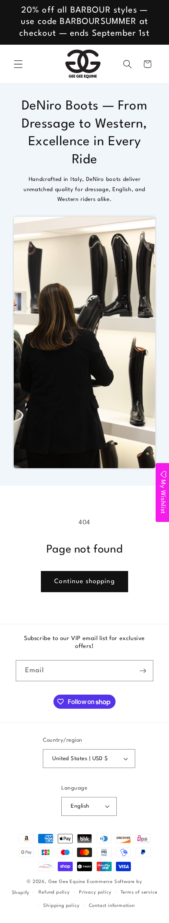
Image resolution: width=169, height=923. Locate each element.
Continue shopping (84, 581)
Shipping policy (61, 905)
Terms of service (139, 892)
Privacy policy (95, 892)
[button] (18, 64)
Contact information (112, 905)
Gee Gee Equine (66, 881)
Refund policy (54, 892)
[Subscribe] (143, 670)
